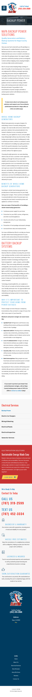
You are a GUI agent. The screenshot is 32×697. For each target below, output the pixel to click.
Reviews (16, 675)
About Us (15, 662)
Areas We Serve (16, 672)
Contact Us (16, 679)
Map (16, 622)
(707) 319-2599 (24, 8)
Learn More (8, 477)
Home (16, 659)
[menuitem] (16, 410)
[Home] (12, 7)
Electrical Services (16, 665)
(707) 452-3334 (13, 513)
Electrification (16, 669)
